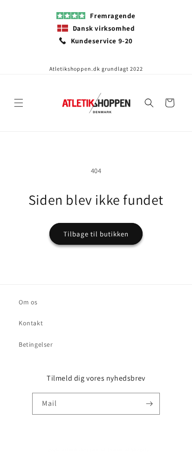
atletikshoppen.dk (84, 449)
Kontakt (31, 323)
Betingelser (36, 344)
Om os (28, 302)
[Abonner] (149, 404)
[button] (18, 103)
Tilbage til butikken (96, 233)
